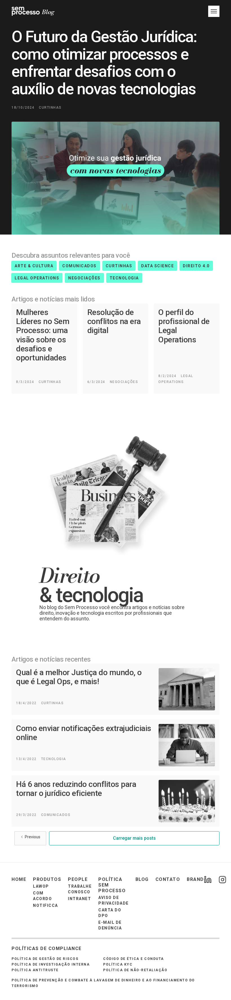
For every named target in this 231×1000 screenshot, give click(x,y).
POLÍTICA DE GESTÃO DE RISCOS (45, 959)
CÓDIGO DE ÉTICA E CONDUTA (133, 959)
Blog (142, 879)
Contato (168, 879)
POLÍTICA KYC (117, 964)
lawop (41, 886)
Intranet (79, 898)
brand (195, 879)
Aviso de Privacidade (113, 900)
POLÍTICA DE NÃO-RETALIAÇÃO (135, 970)
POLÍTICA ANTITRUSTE (35, 970)
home (19, 879)
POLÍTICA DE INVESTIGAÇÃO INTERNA (51, 964)
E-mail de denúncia (110, 925)
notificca (45, 905)
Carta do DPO (109, 913)
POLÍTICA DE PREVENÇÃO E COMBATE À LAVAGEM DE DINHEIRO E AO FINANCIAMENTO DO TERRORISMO (103, 983)
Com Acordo (42, 896)
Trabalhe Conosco (80, 889)
